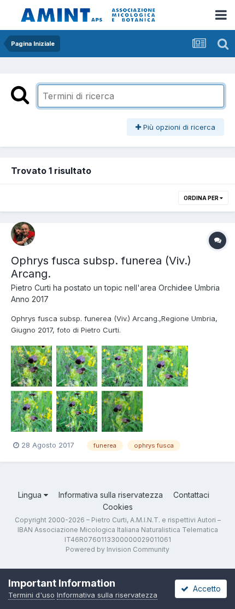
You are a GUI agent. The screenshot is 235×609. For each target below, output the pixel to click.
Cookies (118, 506)
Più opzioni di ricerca (178, 127)
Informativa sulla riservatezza (110, 494)
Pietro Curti (31, 287)
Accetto (205, 588)
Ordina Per (202, 198)
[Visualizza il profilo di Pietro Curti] (23, 234)
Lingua (31, 494)
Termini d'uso (31, 594)
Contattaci (191, 494)
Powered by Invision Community (117, 549)
